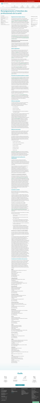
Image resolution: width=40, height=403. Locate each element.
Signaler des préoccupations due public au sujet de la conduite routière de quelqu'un (34, 24)
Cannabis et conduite (3, 23)
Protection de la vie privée (34, 398)
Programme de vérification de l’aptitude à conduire (22, 36)
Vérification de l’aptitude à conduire (11, 9)
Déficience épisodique (3, 20)
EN (37, 3)
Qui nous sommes (33, 390)
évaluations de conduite (23, 63)
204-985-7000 (5, 390)
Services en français (33, 395)
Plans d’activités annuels (34, 391)
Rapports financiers (23, 391)
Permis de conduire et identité (4, 9)
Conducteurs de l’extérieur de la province (5, 24)
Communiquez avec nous (18, 3)
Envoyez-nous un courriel (3, 391)
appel (12, 73)
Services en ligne (13, 3)
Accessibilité (33, 394)
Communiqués (22, 390)
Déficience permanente (3, 21)
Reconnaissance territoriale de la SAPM (32, 3)
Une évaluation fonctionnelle (15, 151)
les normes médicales (19, 66)
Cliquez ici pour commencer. (31, 1)
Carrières (27, 3)
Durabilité (33, 393)
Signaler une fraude (23, 3)
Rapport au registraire (33, 19)
